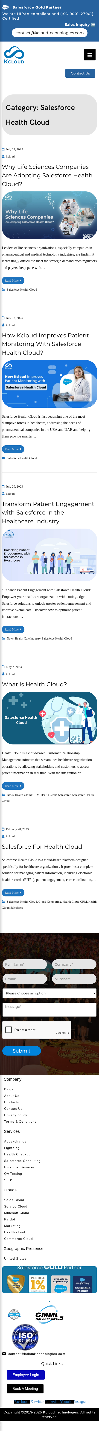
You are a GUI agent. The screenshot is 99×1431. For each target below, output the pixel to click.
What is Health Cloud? (34, 684)
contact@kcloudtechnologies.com (49, 32)
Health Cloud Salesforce (56, 795)
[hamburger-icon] (90, 54)
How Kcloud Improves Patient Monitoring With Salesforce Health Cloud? (45, 344)
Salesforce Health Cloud (22, 289)
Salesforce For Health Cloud (42, 846)
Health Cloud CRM (27, 795)
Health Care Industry (28, 638)
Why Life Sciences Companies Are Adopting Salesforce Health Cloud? (47, 175)
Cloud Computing (49, 901)
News (10, 638)
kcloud (10, 156)
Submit (22, 1051)
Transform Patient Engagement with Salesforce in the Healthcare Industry (48, 512)
